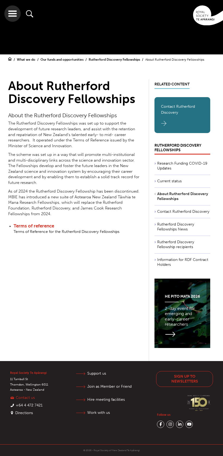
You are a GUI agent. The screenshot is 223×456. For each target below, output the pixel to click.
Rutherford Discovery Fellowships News (175, 227)
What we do (26, 59)
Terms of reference (34, 226)
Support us (96, 373)
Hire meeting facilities (106, 399)
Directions (24, 413)
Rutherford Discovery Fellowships (115, 59)
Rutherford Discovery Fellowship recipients (175, 244)
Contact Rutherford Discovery (178, 109)
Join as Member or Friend (109, 386)
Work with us (98, 412)
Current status (169, 181)
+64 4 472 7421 (29, 405)
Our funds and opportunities (62, 59)
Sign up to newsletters (184, 379)
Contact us (25, 397)
